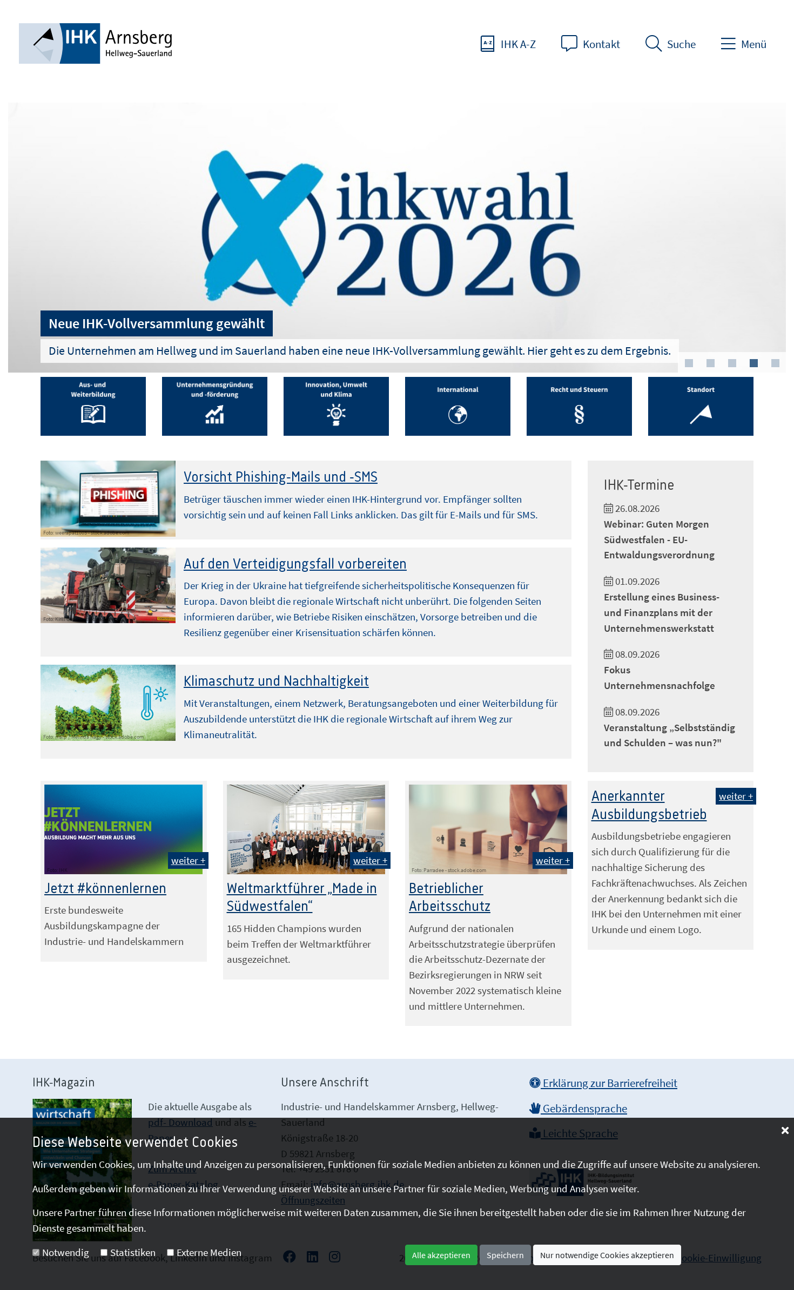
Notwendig (65, 1252)
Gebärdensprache (584, 1109)
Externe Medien (209, 1252)
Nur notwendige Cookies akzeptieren (607, 1255)
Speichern (505, 1255)
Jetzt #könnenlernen (105, 888)
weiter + (188, 860)
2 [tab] (710, 363)
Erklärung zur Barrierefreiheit (609, 1083)
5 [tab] (775, 363)
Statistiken (133, 1252)
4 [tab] (753, 363)
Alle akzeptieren (441, 1255)
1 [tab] (688, 363)
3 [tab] (731, 363)
